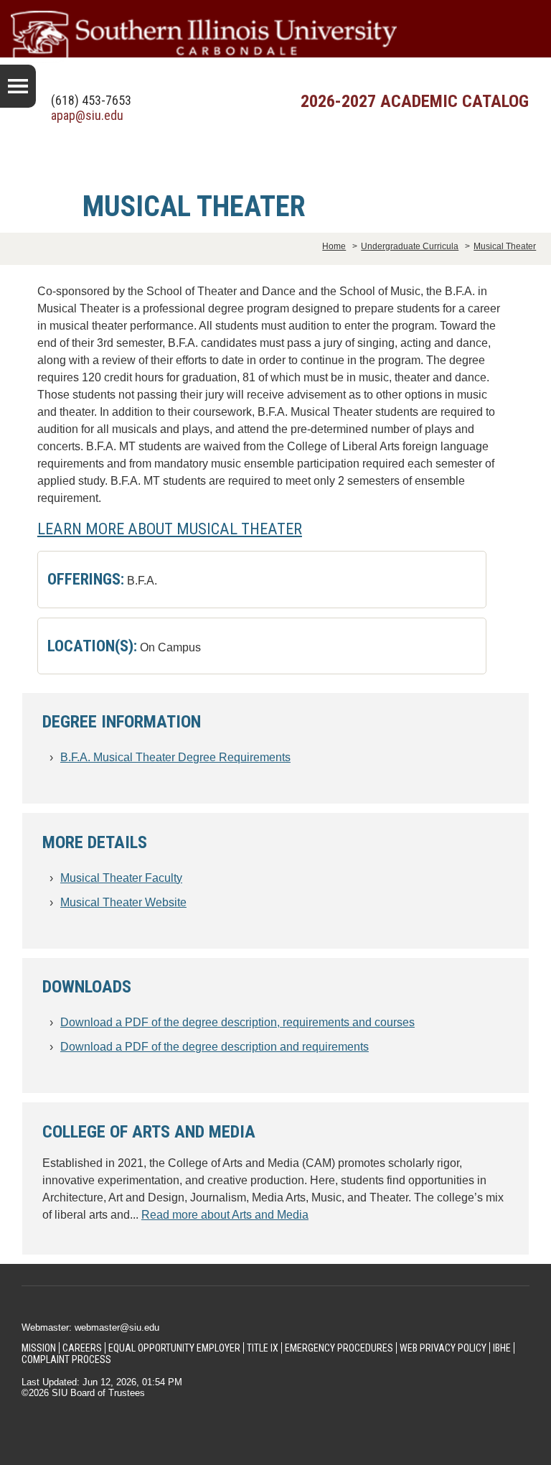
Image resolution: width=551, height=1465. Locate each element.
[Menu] (18, 86)
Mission (39, 1348)
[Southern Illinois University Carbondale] (275, 37)
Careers (82, 1348)
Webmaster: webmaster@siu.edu (90, 1327)
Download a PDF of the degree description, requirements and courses (237, 1022)
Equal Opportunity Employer (174, 1348)
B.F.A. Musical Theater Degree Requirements (175, 757)
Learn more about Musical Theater (169, 528)
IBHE (502, 1348)
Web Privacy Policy (443, 1348)
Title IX (262, 1348)
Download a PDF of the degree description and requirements (214, 1047)
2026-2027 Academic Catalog (415, 101)
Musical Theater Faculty (121, 878)
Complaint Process (66, 1359)
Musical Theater (505, 246)
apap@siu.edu (87, 115)
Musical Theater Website (123, 902)
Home (334, 246)
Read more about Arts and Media (225, 1215)
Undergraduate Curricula (409, 246)
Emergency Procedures (339, 1348)
